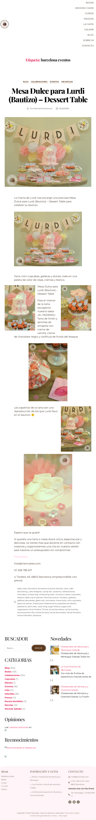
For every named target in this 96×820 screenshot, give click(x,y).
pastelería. (22, 606)
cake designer (35, 591)
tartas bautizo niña (26, 612)
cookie (67, 594)
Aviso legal (63, 816)
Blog (26, 82)
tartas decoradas (58, 612)
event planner (36, 597)
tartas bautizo (71, 609)
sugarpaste (22, 609)
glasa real (40, 600)
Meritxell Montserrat (43, 108)
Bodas (8, 671)
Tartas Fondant (73, 612)
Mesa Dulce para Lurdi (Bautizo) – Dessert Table (48, 95)
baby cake (22, 588)
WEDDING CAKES (84, 8)
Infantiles (67, 82)
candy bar (47, 591)
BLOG (90, 35)
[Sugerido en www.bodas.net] (25, 748)
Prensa (8, 697)
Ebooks (9, 683)
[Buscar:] (17, 648)
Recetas (9, 705)
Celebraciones (39, 82)
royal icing (42, 606)
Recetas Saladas (13, 709)
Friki (7, 690)
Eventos (54, 82)
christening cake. (47, 594)
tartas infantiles (24, 615)
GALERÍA (89, 29)
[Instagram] (69, 802)
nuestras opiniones (18, 727)
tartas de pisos (42, 612)
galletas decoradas (26, 600)
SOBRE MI (88, 40)
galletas (72, 597)
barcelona (32, 588)
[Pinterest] (74, 802)
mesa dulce (61, 600)
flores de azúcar (51, 597)
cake (66, 588)
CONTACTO (88, 45)
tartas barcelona (56, 609)
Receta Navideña (14, 701)
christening (33, 594)
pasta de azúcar (24, 603)
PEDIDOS (89, 19)
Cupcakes (75, 594)
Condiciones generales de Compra (43, 816)
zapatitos (37, 615)
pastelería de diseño (67, 603)
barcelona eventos (46, 588)
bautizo (59, 588)
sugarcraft (66, 606)
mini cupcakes (74, 600)
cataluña (57, 591)
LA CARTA (88, 24)
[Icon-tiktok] (78, 802)
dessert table (23, 597)
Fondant (64, 597)
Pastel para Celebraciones (45, 603)
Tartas (45, 609)
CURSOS (89, 13)
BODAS (90, 2)
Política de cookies (72, 813)
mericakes (50, 600)
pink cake (32, 606)
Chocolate (22, 594)
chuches (59, 594)
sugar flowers (54, 606)
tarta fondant (35, 609)
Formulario (21, 556)
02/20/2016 (64, 108)
